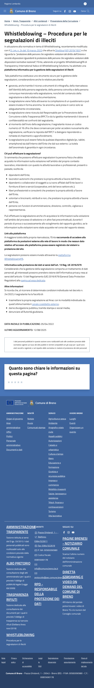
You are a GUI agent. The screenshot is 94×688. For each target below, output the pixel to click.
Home (7, 21)
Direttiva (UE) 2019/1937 (68, 50)
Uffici (8, 432)
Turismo (52, 511)
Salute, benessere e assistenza (57, 496)
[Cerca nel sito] (88, 11)
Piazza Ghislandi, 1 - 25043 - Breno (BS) (48, 532)
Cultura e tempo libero (55, 456)
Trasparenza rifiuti (17, 597)
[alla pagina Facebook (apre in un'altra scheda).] (63, 11)
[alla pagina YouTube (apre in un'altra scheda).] (73, 11)
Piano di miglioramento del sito (87, 662)
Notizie (30, 418)
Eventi (72, 423)
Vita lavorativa (55, 515)
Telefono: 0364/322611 (40, 539)
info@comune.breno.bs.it (46, 568)
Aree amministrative (13, 425)
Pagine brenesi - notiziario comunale (75, 543)
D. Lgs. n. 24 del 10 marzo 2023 (26, 50)
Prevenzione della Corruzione (64, 21)
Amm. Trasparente (21, 21)
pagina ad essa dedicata (33, 280)
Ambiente (52, 423)
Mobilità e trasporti (57, 489)
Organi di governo (14, 418)
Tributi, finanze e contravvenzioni (56, 504)
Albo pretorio (18, 563)
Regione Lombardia (12, 3)
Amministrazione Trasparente (21, 529)
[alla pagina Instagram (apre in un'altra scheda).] (68, 11)
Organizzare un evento (76, 430)
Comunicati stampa (36, 427)
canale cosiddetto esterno (45, 304)
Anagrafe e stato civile (56, 430)
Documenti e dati (14, 449)
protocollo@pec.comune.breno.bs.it (46, 577)
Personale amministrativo (13, 443)
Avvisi (30, 423)
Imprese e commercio (53, 483)
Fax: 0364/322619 (46, 545)
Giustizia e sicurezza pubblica (56, 474)
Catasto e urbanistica (53, 447)
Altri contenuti (40, 21)
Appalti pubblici (55, 436)
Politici (9, 436)
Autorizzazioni (55, 440)
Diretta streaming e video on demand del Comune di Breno (73, 584)
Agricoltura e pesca (57, 418)
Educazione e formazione (54, 465)
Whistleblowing (20, 634)
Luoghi (73, 418)
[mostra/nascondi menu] (4, 11)
